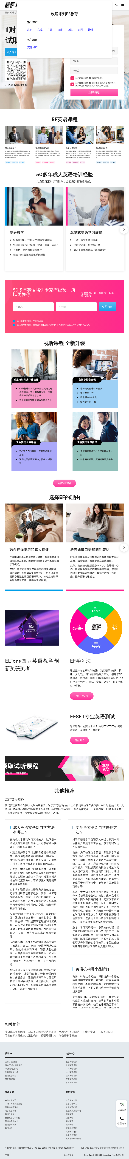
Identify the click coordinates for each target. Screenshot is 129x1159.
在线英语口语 (105, 1031)
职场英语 (69, 1117)
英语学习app (71, 1131)
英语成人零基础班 (15, 1031)
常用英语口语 (71, 1107)
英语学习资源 (10, 1124)
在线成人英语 (10, 1100)
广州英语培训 (71, 1068)
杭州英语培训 (71, 1072)
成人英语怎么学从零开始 (42, 1031)
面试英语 (69, 1121)
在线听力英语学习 (73, 1110)
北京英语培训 (71, 1061)
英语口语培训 (10, 1114)
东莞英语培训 (71, 1065)
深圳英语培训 (71, 1079)
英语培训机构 (48, 1035)
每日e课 (8, 1128)
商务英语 (69, 1114)
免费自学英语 (71, 1135)
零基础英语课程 (11, 1107)
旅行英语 (69, 1124)
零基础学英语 (71, 1128)
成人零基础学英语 (73, 1138)
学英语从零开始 (68, 1035)
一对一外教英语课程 (13, 1103)
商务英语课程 (10, 1110)
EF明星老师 (10, 1079)
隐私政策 (98, 78)
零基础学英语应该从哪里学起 (21, 1035)
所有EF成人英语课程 (13, 1065)
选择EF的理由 (11, 1061)
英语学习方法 (71, 1100)
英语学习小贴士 (11, 1121)
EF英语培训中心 (12, 1068)
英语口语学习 (71, 1103)
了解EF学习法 (82, 696)
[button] (124, 230)
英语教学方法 (10, 1075)
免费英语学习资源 (12, 1117)
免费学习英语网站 (69, 1031)
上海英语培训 (71, 1075)
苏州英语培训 (71, 1082)
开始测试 (79, 740)
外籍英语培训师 (11, 1072)
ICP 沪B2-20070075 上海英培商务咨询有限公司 (102, 1148)
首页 (7, 12)
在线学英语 (88, 1031)
